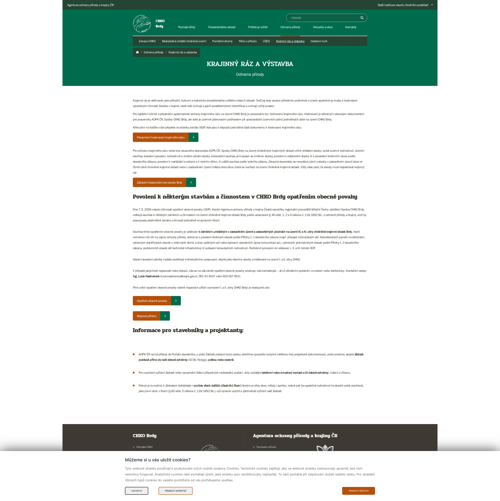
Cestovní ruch (319, 41)
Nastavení (136, 490)
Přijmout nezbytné (175, 490)
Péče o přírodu (248, 41)
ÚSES (266, 41)
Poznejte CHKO (145, 446)
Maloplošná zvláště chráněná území (184, 41)
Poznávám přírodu (266, 446)
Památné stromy (222, 41)
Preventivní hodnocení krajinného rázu (161, 137)
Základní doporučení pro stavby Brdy (159, 182)
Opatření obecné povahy (152, 300)
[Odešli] (362, 18)
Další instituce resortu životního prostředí (403, 5)
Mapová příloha (146, 316)
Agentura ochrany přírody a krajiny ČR (90, 5)
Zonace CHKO (147, 41)
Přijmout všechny (358, 490)
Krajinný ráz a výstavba (290, 41)
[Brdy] (137, 52)
